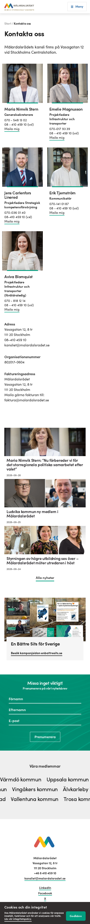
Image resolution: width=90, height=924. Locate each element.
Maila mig (11, 129)
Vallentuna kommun (30, 799)
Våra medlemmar (44, 766)
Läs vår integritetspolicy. (18, 919)
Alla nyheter (45, 578)
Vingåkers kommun (39, 789)
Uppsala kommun (63, 780)
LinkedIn (45, 888)
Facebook (45, 893)
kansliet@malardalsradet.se (45, 878)
